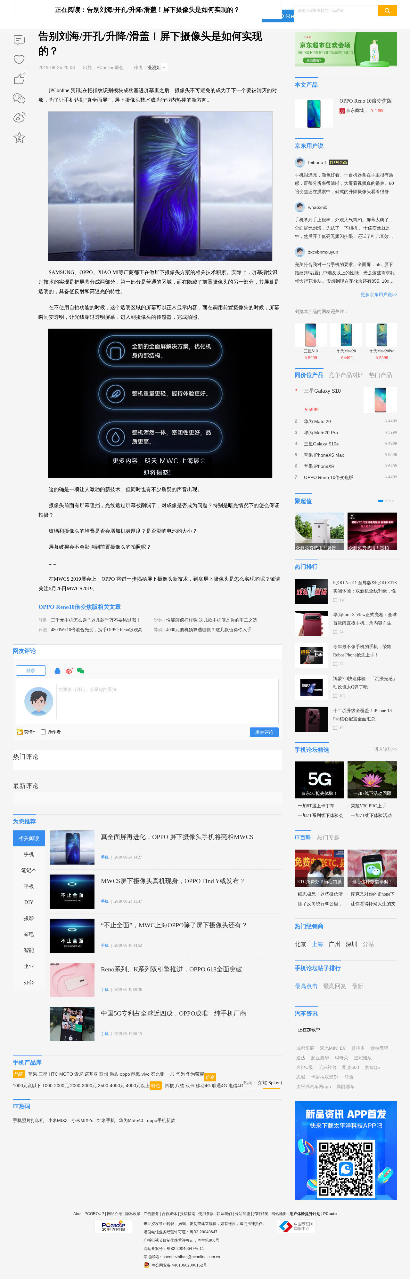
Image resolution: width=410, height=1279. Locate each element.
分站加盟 (242, 1214)
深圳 (351, 944)
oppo (125, 1074)
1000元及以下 (27, 1085)
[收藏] (19, 60)
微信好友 (19, 98)
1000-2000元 (55, 1085)
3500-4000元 (111, 1085)
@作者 (54, 731)
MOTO (66, 1074)
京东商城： (364, 110)
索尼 (78, 1074)
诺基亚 (91, 1074)
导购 (42, 620)
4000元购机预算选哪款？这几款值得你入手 (208, 629)
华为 (180, 1074)
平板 (29, 886)
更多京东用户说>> (379, 294)
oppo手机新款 (161, 1120)
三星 (42, 1074)
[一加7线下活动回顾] (372, 765)
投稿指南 (187, 1214)
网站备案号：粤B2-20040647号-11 (174, 1248)
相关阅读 (29, 838)
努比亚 (157, 1074)
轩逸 (349, 1076)
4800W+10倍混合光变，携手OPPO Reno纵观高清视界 (103, 629)
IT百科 (303, 837)
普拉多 (358, 1048)
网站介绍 (114, 1214)
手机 (29, 854)
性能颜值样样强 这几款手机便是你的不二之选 (211, 620)
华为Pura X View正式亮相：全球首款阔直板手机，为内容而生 (365, 618)
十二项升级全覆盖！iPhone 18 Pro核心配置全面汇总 (362, 714)
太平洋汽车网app (313, 1086)
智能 (29, 950)
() (24, 75)
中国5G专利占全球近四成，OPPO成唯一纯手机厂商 (173, 1013)
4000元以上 (138, 1085)
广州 (334, 944)
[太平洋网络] (113, 1223)
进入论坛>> (385, 749)
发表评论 (264, 732)
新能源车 (346, 1086)
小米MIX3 (58, 1120)
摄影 (29, 918)
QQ (57, 673)
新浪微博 (19, 118)
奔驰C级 (304, 1067)
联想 (103, 1074)
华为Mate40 (131, 1120)
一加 (170, 1074)
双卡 (189, 1085)
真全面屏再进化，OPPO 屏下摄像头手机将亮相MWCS (177, 836)
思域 (300, 1076)
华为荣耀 (195, 1074)
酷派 (135, 1074)
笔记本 (29, 870)
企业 (29, 966)
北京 (300, 944)
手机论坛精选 (312, 750)
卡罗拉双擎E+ (325, 1076)
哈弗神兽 (328, 1067)
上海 (317, 944)
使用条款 (206, 1214)
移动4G (203, 1085)
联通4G (219, 1085)
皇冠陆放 (363, 1057)
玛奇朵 (341, 1057)
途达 (300, 1057)
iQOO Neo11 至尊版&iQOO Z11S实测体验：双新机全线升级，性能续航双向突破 (365, 587)
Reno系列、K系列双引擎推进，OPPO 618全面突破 (171, 969)
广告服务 (151, 1214)
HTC (53, 1074)
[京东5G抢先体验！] (319, 765)
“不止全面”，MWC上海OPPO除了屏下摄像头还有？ (174, 925)
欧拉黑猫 (380, 1048)
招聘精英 (260, 1214)
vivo (146, 1074)
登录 (30, 670)
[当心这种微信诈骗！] (372, 853)
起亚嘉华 (320, 1057)
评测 (42, 629)
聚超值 (303, 501)
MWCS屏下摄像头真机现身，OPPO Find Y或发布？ (173, 880)
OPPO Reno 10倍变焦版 (366, 101)
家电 (29, 934)
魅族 (114, 1074)
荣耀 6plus (268, 1082)
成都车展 (305, 1048)
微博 (69, 673)
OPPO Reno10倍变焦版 (68, 607)
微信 (81, 673)
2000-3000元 (83, 1085)
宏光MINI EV (333, 1048)
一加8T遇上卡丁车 (316, 806)
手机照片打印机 (28, 1120)
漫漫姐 (154, 67)
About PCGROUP (88, 1214)
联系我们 (224, 1214)
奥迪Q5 (372, 1067)
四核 (169, 1085)
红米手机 (106, 1120)
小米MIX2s (82, 1120)
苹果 (32, 1074)
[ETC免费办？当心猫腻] (319, 853)
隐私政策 (133, 1214)
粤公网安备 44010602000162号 (179, 1265)
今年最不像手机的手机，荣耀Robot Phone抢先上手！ (362, 650)
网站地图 (279, 1214)
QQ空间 (19, 137)
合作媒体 (169, 1214)
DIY (29, 902)
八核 (179, 1085)
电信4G (235, 1085)
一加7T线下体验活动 (371, 815)
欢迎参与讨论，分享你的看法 (87, 689)
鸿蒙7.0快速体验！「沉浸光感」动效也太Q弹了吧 (365, 682)
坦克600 (350, 1067)
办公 (29, 982)
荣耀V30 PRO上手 (368, 806)
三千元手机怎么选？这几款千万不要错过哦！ (96, 620)
